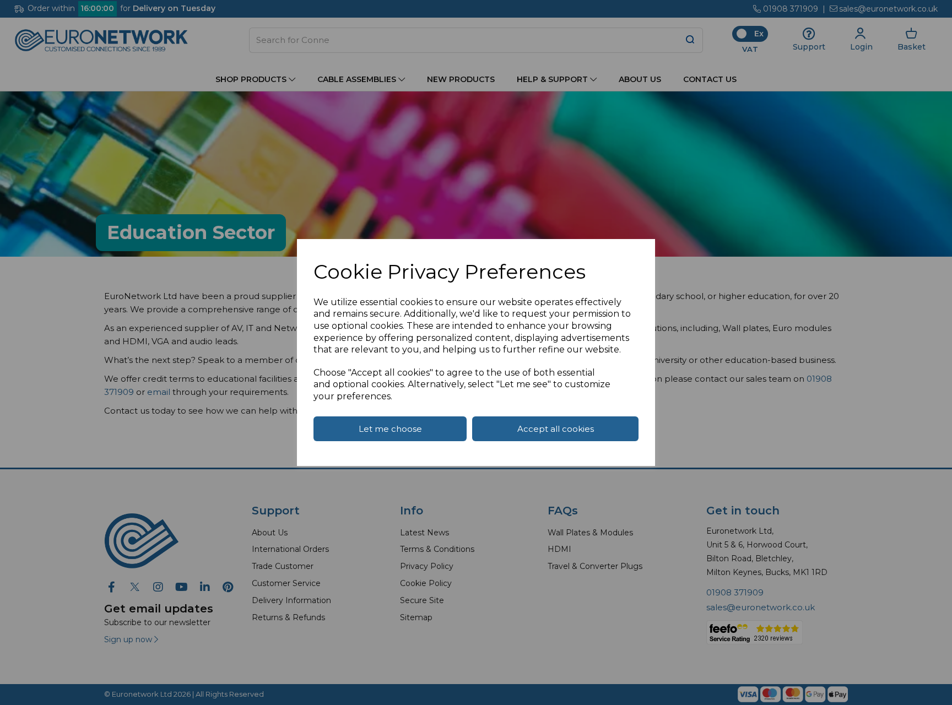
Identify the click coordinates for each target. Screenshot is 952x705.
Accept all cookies (555, 429)
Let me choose (390, 429)
